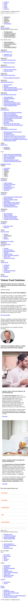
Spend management (8, 42)
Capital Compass (8, 183)
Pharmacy (6, 86)
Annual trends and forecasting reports (13, 197)
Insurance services (8, 71)
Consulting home (5, 109)
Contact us (6, 2)
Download (4, 416)
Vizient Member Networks (10, 47)
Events (5, 4)
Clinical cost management (10, 69)
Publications (7, 149)
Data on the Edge (8, 198)
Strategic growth (8, 55)
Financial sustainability (9, 35)
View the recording (5, 315)
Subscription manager (9, 591)
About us (6, 22)
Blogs (5, 174)
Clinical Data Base (8, 97)
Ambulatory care (8, 54)
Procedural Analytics (9, 101)
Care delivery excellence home (8, 60)
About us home (4, 262)
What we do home (5, 28)
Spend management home (7, 82)
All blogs (3, 211)
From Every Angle (8, 226)
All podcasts (4, 180)
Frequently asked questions (10, 597)
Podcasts (6, 171)
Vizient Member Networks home (9, 129)
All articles (3, 223)
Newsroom (6, 20)
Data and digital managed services (12, 104)
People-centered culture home (8, 75)
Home (2, 26)
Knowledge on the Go (9, 187)
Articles (6, 176)
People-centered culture (9, 37)
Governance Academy (9, 134)
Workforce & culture (9, 575)
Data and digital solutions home (8, 94)
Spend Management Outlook (11, 206)
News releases (7, 235)
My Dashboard (7, 23)
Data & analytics (8, 576)
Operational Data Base (9, 98)
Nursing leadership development (12, 77)
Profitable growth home (6, 51)
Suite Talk (6, 227)
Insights (6, 19)
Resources (6, 238)
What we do (7, 17)
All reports (3, 194)
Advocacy (6, 266)
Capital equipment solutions (10, 90)
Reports (6, 172)
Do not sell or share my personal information (15, 595)
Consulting (6, 45)
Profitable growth (8, 32)
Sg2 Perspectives (8, 188)
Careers (5, 3)
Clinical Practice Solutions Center (12, 102)
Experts (5, 237)
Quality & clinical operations (11, 572)
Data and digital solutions (10, 44)
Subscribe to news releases (7, 241)
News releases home (6, 244)
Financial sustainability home (8, 67)
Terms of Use (7, 594)
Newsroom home (5, 231)
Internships (6, 267)
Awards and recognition (9, 270)
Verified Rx (6, 190)
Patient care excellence (9, 62)
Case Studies (7, 168)
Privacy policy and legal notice (11, 592)
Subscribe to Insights (6, 164)
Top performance (8, 133)
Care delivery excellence (9, 33)
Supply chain (7, 574)
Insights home (4, 144)
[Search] (17, 13)
